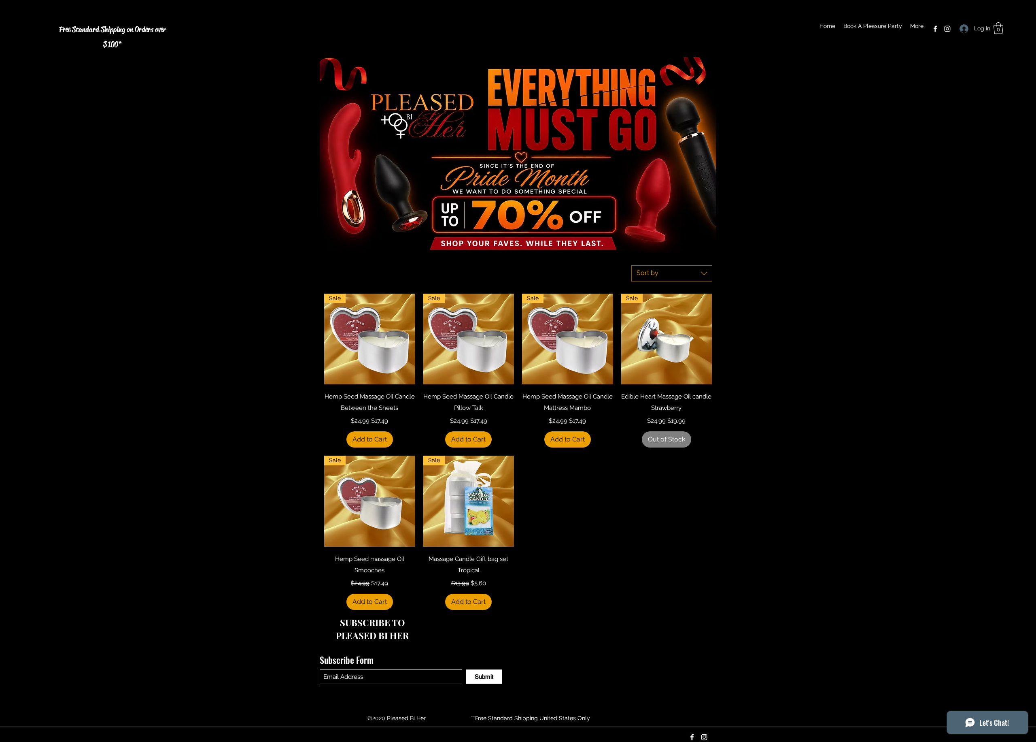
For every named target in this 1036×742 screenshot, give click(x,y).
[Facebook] (935, 29)
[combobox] (671, 273)
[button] (998, 28)
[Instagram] (947, 29)
